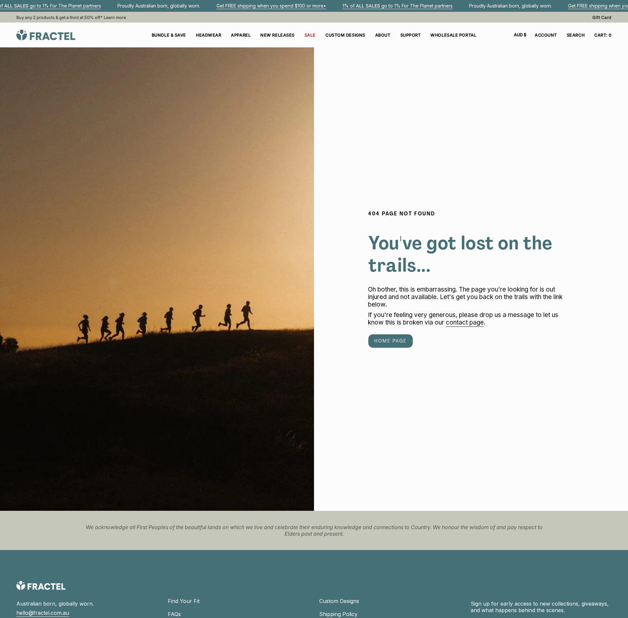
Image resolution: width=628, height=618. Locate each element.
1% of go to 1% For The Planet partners (397, 5)
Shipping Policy (338, 614)
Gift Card (602, 17)
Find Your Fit (184, 601)
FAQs (174, 614)
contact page (465, 322)
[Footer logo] (40, 585)
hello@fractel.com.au (42, 613)
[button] (208, 34)
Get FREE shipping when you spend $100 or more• (271, 5)
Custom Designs (339, 601)
